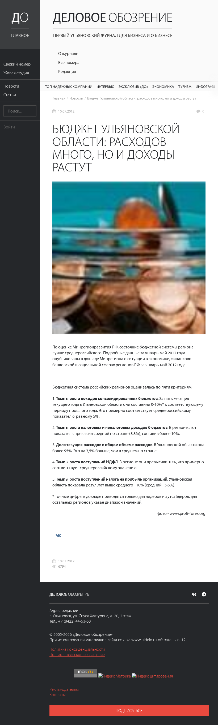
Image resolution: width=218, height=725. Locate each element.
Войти (9, 127)
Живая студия (16, 72)
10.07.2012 (66, 111)
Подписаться (129, 710)
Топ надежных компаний (68, 86)
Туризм (184, 86)
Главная (59, 98)
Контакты (57, 694)
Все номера (68, 62)
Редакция (67, 71)
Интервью (105, 86)
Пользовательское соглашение (77, 654)
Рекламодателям (63, 689)
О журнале (68, 53)
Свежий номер (17, 64)
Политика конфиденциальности (77, 649)
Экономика (163, 86)
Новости (11, 86)
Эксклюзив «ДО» (133, 86)
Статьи (9, 94)
